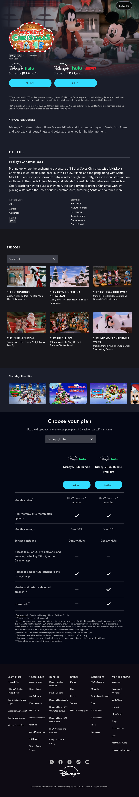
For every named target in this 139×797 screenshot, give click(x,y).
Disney (73, 682)
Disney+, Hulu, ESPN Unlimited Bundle (58, 709)
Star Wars (74, 703)
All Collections (97, 682)
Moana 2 (115, 707)
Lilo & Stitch (117, 714)
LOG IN (124, 5)
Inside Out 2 (117, 700)
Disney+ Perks (35, 689)
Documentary (96, 717)
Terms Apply (21, 615)
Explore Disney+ (36, 682)
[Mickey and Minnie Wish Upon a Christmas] (68, 393)
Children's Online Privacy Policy (15, 691)
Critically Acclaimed (99, 696)
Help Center (34, 710)
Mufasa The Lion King (121, 750)
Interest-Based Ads (16, 725)
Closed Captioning (37, 732)
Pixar (72, 689)
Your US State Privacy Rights (17, 702)
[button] (38, 677)
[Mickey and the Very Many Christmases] (108, 393)
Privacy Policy (13, 682)
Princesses (95, 732)
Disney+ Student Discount (56, 684)
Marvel (73, 696)
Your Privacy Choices (16, 718)
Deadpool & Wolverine (117, 691)
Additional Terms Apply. (60, 109)
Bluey (114, 721)
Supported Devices (37, 717)
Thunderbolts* (118, 728)
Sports (93, 703)
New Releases (35, 696)
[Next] (133, 393)
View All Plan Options (22, 119)
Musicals (95, 689)
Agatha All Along (119, 743)
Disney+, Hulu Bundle (58, 700)
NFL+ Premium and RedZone (57, 731)
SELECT (30, 83)
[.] (52, 762)
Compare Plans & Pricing (56, 742)
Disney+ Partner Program (35, 748)
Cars (114, 735)
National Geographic (79, 710)
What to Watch (35, 703)
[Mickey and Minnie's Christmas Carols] (27, 393)
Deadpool (116, 682)
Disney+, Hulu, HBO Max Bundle (58, 720)
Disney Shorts (97, 710)
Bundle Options (56, 693)
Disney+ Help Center (96, 638)
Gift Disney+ (34, 739)
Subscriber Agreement (17, 711)
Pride (93, 725)
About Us (33, 725)
